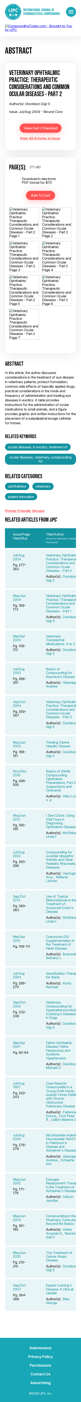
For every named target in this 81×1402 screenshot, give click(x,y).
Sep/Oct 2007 (19, 1287)
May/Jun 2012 (19, 817)
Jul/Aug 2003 (19, 671)
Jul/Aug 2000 (19, 1137)
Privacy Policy (40, 1356)
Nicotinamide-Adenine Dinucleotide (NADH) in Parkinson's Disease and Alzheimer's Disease (62, 1143)
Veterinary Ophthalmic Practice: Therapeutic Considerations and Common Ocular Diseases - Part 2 (62, 563)
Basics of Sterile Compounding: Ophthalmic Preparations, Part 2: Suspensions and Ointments (61, 780)
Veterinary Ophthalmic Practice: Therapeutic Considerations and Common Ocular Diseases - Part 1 (62, 603)
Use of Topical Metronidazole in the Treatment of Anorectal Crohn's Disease (61, 904)
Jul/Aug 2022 (19, 854)
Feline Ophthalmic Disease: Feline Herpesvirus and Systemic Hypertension (59, 1050)
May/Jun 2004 (19, 598)
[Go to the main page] (32, 12)
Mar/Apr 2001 (19, 1045)
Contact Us (40, 1374)
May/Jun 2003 (19, 744)
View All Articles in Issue (40, 138)
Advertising (40, 1383)
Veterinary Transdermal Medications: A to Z (60, 640)
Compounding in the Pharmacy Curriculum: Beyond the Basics (62, 1220)
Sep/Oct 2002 (19, 1004)
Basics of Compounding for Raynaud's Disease (60, 673)
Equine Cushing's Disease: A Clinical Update (59, 1289)
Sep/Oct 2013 (19, 898)
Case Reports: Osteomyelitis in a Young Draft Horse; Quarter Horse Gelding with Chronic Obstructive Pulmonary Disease (62, 1094)
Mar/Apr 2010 (19, 938)
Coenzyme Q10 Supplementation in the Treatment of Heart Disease (60, 942)
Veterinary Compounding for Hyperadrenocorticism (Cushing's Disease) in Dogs (62, 1010)
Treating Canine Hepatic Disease (58, 744)
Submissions (40, 1348)
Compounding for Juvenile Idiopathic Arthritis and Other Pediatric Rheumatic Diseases (61, 860)
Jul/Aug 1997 (19, 1085)
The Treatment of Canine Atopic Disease (59, 1256)
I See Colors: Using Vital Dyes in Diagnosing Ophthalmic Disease (61, 821)
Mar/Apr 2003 (19, 638)
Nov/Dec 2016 (20, 773)
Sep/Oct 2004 (19, 704)
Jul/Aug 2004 (19, 557)
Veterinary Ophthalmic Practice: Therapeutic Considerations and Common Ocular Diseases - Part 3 (62, 709)
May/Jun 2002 (19, 1181)
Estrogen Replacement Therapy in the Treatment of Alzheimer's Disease (62, 1185)
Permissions (40, 1365)
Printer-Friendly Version (25, 511)
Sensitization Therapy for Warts (62, 975)
